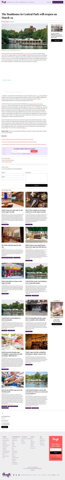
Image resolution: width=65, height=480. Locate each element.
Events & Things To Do (13, 406)
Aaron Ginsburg (5, 213)
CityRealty (35, 467)
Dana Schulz (6, 21)
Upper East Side (8, 161)
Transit (4, 457)
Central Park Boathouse (9, 160)
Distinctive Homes (10, 2)
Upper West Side (14, 438)
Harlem (13, 441)
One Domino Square (5, 416)
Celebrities (4, 448)
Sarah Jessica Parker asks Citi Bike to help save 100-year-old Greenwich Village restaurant (24, 144)
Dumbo (13, 454)
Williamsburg (14, 459)
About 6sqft (41, 438)
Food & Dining (7, 158)
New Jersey (23, 441)
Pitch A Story (42, 441)
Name (3, 172)
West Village (14, 446)
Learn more (27, 293)
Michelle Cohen (5, 393)
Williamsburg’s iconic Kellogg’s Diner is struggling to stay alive (17, 139)
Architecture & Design (6, 451)
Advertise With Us (42, 440)
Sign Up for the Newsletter (58, 2)
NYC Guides (16, 2)
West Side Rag (5, 55)
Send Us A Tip (42, 443)
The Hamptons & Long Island (25, 438)
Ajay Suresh (7, 50)
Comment (28, 172)
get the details (5, 222)
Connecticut (23, 443)
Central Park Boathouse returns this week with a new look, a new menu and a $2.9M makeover (36, 391)
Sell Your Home (33, 448)
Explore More (32, 2)
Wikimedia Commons (16, 50)
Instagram (8, 58)
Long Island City (14, 462)
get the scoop (28, 222)
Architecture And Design (7, 257)
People (32, 438)
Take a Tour (56, 40)
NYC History (4, 449)
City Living (28, 295)
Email (3, 176)
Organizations (33, 441)
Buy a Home (32, 446)
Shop (28, 2)
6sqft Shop (4, 443)
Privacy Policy (28, 153)
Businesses (32, 443)
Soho (13, 448)
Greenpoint (13, 460)
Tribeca (13, 449)
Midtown (13, 443)
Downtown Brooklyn (15, 457)
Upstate (22, 440)
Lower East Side (14, 451)
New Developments (22, 2)
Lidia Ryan (4, 248)
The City (38, 95)
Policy (4, 454)
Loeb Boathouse (28, 53)
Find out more (4, 291)
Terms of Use (24, 153)
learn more (27, 258)
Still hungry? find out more (7, 404)
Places (32, 440)
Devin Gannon (28, 284)
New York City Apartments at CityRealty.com (35, 468)
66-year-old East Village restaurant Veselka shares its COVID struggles (19, 141)
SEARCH (48, 2)
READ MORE (4, 255)
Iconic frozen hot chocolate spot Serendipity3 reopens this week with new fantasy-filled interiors (12, 354)
